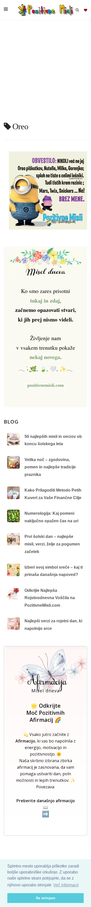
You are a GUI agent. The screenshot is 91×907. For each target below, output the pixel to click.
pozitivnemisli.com (45, 385)
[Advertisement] (45, 73)
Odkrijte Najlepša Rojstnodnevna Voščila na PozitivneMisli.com (50, 597)
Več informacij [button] (66, 885)
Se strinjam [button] (45, 898)
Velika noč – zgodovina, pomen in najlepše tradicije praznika (50, 467)
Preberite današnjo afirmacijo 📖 (45, 807)
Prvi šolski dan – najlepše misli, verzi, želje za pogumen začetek (52, 544)
